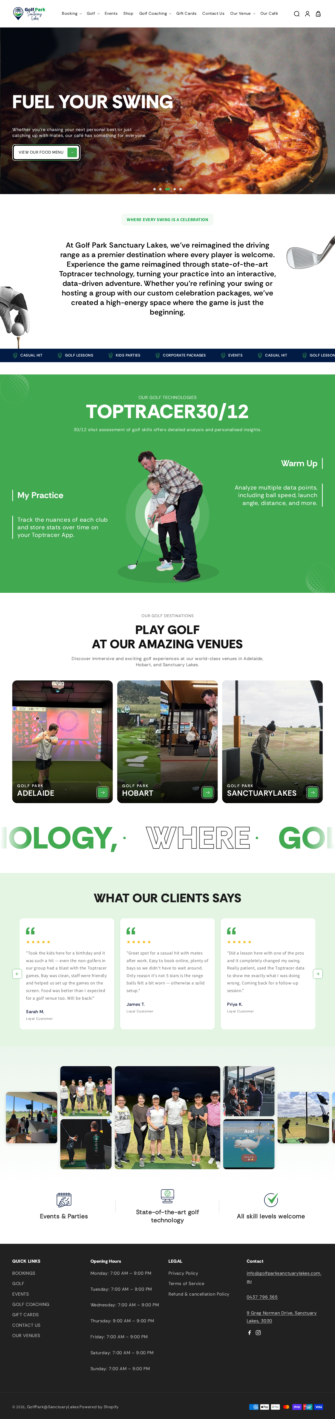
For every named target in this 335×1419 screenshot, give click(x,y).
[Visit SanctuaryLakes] (313, 792)
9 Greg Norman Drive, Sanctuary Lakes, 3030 (282, 1317)
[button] (71, 13)
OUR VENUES (26, 1336)
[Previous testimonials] (17, 974)
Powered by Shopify (99, 1406)
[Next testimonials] (318, 974)
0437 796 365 (262, 1297)
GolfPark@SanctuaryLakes (53, 1406)
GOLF (18, 1283)
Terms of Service (186, 1283)
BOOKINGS (23, 1273)
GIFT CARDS (25, 1315)
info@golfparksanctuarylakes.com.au (284, 1277)
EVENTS (20, 1294)
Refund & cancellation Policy (199, 1294)
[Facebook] (249, 1332)
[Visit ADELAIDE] (103, 792)
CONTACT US (26, 1325)
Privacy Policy (183, 1273)
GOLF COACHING (31, 1304)
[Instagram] (258, 1332)
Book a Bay (31, 176)
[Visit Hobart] (208, 792)
